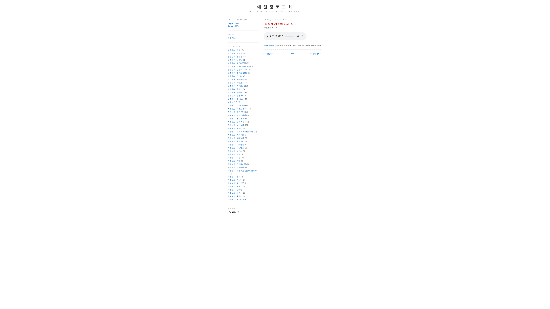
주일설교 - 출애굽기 (236, 189)
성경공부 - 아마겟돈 (236, 79)
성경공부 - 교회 (234, 50)
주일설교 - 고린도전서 (237, 112)
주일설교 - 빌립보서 (236, 141)
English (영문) (233, 23)
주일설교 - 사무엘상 (236, 148)
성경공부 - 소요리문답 (237, 63)
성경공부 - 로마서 (235, 53)
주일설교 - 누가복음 (236, 125)
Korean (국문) (233, 26)
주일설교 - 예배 (234, 161)
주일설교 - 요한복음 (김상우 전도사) (242, 170)
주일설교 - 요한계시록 (237, 164)
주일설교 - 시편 (234, 157)
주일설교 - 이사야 (235, 180)
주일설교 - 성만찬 (235, 151)
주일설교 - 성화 (234, 154)
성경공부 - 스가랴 (235, 76)
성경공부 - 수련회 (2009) (238, 73)
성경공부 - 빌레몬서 (236, 57)
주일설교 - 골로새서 (236, 118)
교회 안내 (232, 38)
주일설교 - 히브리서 (236, 199)
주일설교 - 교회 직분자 (237, 122)
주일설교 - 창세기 (235, 186)
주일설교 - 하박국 (235, 193)
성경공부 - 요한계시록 (237, 86)
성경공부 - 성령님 (235, 60)
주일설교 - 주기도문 (236, 183)
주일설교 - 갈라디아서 (237, 105)
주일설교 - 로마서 (235, 128)
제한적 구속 (233, 102)
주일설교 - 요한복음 (236, 167)
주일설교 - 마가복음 (236, 135)
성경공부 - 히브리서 (236, 99)
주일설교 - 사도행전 (236, 144)
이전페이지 (315, 54)
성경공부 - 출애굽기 (236, 92)
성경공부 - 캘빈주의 (236, 96)
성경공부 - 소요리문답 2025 (239, 66)
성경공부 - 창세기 (235, 89)
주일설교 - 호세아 (235, 196)
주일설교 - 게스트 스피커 (238, 109)
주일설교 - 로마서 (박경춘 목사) (241, 131)
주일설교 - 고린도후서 (237, 115)
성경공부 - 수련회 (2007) (238, 70)
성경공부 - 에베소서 (236, 83)
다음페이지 (270, 54)
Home (293, 54)
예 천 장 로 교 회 (275, 6)
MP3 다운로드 (269, 45)
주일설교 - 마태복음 (236, 138)
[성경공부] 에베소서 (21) (279, 23)
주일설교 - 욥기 (234, 176)
